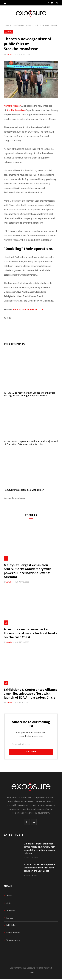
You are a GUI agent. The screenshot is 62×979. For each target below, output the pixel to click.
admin (9, 55)
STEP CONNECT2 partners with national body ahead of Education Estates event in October (31, 443)
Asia (8, 903)
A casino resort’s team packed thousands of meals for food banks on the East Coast (30, 633)
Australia (10, 910)
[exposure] (31, 13)
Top (32, 972)
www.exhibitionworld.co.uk (28, 309)
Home (6, 25)
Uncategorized (13, 940)
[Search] (57, 2)
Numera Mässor (12, 105)
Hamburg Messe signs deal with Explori (24, 489)
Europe (8, 32)
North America (13, 932)
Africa (9, 895)
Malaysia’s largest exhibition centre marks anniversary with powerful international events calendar (27, 571)
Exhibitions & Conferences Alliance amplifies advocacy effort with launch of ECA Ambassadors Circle (30, 693)
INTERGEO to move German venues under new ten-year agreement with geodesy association (30, 394)
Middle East (11, 925)
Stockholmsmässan (16, 110)
